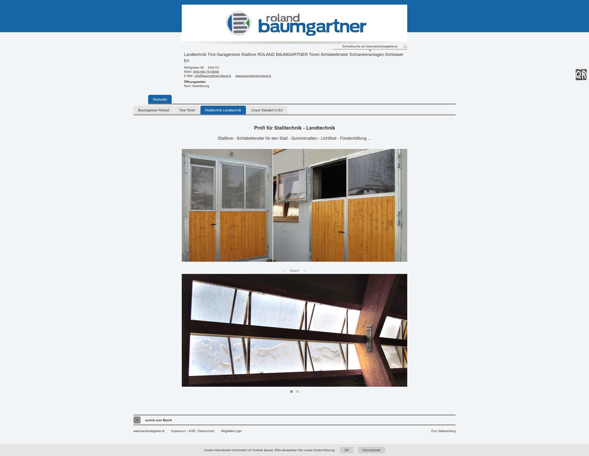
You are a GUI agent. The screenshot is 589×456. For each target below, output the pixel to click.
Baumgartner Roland (153, 109)
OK (346, 450)
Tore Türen (187, 109)
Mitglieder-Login (231, 431)
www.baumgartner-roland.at (253, 75)
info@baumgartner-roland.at (212, 75)
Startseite (160, 99)
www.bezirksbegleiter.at (149, 431)
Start (294, 270)
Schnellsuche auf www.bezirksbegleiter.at (369, 46)
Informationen (371, 450)
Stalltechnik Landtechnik (223, 109)
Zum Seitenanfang (443, 431)
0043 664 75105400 (206, 71)
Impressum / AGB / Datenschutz (193, 431)
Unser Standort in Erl (267, 109)
